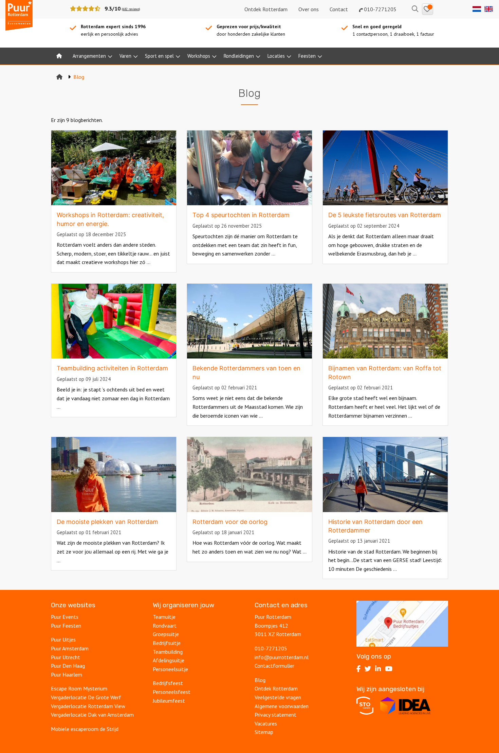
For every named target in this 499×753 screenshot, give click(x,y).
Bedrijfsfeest (168, 683)
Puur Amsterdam (70, 648)
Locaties (276, 56)
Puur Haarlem (66, 674)
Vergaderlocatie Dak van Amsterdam (92, 714)
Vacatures (266, 723)
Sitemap (264, 732)
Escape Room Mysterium (79, 688)
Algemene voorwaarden (282, 706)
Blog (260, 680)
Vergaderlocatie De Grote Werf (86, 697)
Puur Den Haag (68, 665)
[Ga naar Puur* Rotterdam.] (59, 76)
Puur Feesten (66, 625)
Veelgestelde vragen (278, 697)
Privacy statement (275, 714)
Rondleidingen (239, 56)
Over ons (308, 9)
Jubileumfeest (169, 700)
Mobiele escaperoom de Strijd (84, 728)
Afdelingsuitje (168, 660)
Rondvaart (165, 625)
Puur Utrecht (65, 657)
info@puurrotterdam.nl (282, 657)
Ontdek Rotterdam (266, 9)
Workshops (198, 56)
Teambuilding (168, 651)
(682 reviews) (131, 9)
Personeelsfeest (171, 691)
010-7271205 (379, 9)
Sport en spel (159, 56)
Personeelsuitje (170, 669)
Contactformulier (274, 665)
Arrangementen (89, 56)
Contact (339, 9)
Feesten (307, 56)
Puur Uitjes (63, 639)
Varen (125, 56)
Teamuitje (164, 616)
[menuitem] (59, 56)
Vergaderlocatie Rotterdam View (88, 706)
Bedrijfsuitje (167, 643)
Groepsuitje (166, 634)
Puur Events (64, 616)
